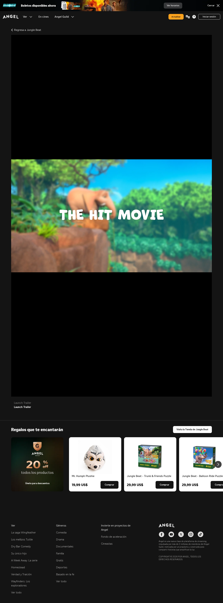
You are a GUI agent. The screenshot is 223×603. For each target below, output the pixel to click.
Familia (60, 553)
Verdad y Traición (21, 574)
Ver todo (16, 592)
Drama (60, 539)
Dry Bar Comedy (21, 546)
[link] (43, 17)
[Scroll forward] (218, 464)
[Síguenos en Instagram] (191, 534)
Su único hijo (19, 553)
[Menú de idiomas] (188, 17)
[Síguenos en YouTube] (171, 534)
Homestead (18, 567)
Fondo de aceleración (113, 536)
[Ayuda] (194, 17)
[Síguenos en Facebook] (161, 534)
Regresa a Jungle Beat (27, 30)
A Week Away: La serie (24, 560)
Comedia (61, 532)
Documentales (64, 546)
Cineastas (107, 543)
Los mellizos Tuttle (22, 539)
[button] (30, 16)
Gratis (59, 560)
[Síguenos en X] (181, 534)
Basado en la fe (65, 574)
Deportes (61, 567)
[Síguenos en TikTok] (200, 534)
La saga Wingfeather (23, 532)
